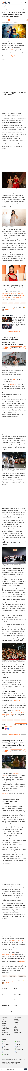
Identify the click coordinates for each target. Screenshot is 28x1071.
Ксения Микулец (7, 983)
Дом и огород (17, 994)
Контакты (4, 1023)
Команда (4, 1030)
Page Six (13, 56)
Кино (9, 9)
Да (25, 1069)
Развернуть (14, 1011)
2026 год (4, 976)
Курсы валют (5, 1032)
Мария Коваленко (8, 310)
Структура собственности (5, 1027)
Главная (3, 9)
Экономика (23, 5)
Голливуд (23, 303)
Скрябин (10, 720)
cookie (12, 1069)
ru (21, 2)
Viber (5, 1046)
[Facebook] (8, 729)
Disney (17, 303)
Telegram (6, 1044)
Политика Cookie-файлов (18, 1033)
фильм (10, 303)
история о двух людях (16, 940)
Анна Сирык (8, 726)
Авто (15, 988)
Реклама (4, 1025)
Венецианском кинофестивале (12, 702)
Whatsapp (6, 1054)
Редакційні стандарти (16, 1030)
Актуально (4, 988)
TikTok (18, 1041)
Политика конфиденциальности (19, 1023)
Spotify (18, 1046)
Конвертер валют (6, 1034)
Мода (15, 1005)
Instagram (6, 1049)
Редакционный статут (17, 1026)
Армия (16, 5)
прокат (11, 49)
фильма (14, 379)
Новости (11, 5)
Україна (5, 6)
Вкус (3, 994)
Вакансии (4, 1021)
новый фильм (13, 976)
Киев (4, 720)
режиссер (17, 720)
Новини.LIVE (13, 384)
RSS (18, 1052)
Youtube (6, 1041)
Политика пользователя (17, 1020)
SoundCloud (20, 1049)
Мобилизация (5, 1005)
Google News (20, 1044)
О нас (3, 1019)
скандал (4, 303)
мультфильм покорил (8, 954)
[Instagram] (6, 729)
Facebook (6, 1052)
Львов (15, 1000)
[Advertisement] (14, 75)
